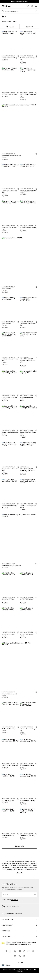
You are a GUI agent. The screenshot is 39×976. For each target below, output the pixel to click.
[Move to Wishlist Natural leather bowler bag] (18, 504)
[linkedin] (24, 956)
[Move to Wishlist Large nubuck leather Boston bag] (18, 189)
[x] (15, 951)
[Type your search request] (36, 11)
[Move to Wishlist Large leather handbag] (18, 834)
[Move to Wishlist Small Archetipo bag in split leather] (36, 564)
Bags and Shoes (6, 21)
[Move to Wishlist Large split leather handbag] (18, 56)
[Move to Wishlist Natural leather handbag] (18, 597)
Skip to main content (7, 1)
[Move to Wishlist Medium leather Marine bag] (18, 395)
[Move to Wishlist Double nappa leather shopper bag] (36, 56)
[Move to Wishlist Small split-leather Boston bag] (36, 189)
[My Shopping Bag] (32, 6)
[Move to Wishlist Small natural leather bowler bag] (36, 357)
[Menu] (36, 6)
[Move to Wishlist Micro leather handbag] (18, 799)
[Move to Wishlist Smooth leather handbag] (36, 597)
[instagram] (6, 951)
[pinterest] (28, 951)
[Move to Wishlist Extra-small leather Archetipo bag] (36, 430)
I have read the (11, 899)
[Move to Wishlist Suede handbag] (36, 287)
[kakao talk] (15, 956)
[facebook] (10, 951)
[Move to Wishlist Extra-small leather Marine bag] (18, 430)
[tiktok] (24, 951)
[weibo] (33, 951)
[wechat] (19, 956)
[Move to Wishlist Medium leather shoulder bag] (18, 764)
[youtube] (19, 951)
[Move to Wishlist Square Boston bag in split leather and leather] (36, 467)
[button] (9, 27)
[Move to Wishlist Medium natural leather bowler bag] (18, 357)
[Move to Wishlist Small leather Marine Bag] (36, 395)
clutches (30, 867)
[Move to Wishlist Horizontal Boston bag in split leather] (36, 504)
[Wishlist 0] (27, 6)
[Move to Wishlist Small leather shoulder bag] (36, 764)
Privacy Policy (14, 899)
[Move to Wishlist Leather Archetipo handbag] (36, 834)
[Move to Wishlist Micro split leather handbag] (18, 93)
